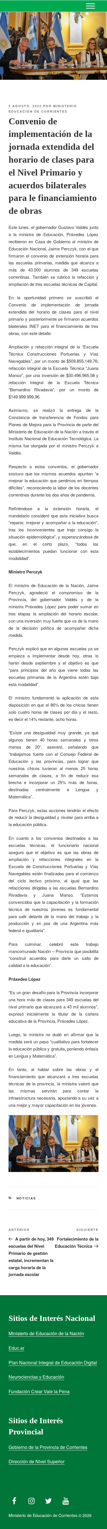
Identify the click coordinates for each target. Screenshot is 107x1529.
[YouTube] (65, 1499)
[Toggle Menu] (90, 6)
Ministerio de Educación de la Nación (46, 1333)
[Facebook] (14, 1499)
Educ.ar (16, 1348)
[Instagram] (31, 1499)
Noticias (26, 1198)
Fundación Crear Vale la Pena (39, 1391)
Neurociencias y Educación (36, 1376)
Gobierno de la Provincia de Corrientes (48, 1447)
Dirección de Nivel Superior (36, 1461)
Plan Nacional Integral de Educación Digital (53, 1362)
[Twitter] (48, 1499)
